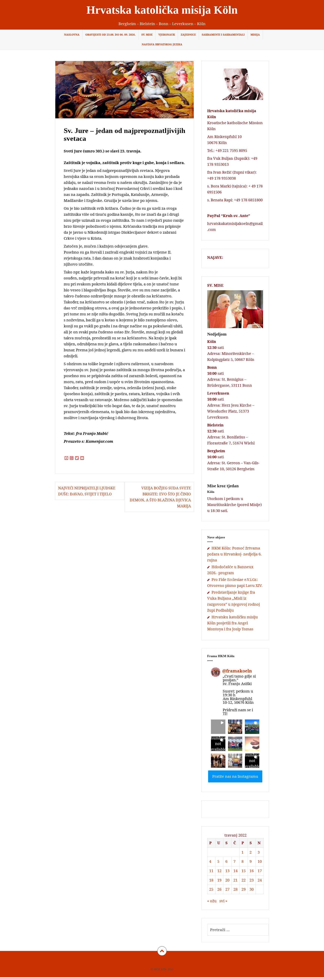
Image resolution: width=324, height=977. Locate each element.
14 (235, 870)
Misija (255, 34)
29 (244, 889)
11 (211, 870)
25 (211, 889)
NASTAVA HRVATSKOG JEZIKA (162, 44)
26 (219, 889)
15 (244, 870)
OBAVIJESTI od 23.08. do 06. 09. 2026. (110, 34)
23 (252, 880)
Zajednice (188, 34)
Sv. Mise (147, 34)
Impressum (146, 961)
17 (260, 870)
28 (235, 889)
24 (260, 880)
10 (260, 861)
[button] (218, 727)
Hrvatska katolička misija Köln (162, 10)
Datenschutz (164, 961)
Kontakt (180, 961)
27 (227, 889)
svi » (223, 900)
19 (219, 880)
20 (227, 880)
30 (252, 889)
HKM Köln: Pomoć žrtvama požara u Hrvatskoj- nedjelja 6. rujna (234, 554)
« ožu (212, 900)
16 (252, 870)
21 (235, 880)
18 (211, 880)
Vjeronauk (166, 34)
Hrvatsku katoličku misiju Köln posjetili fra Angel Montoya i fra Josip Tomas (232, 622)
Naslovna (72, 34)
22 (244, 880)
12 (219, 870)
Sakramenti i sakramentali (223, 34)
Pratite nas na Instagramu (235, 776)
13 (227, 870)
